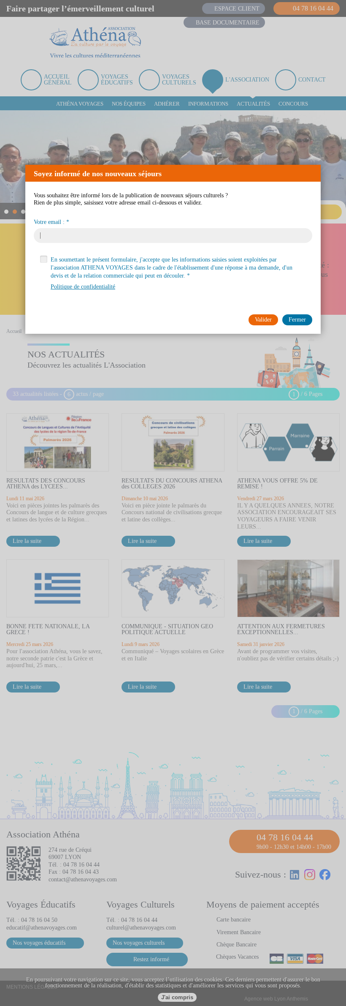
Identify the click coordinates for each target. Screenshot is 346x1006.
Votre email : (49, 222)
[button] (312, 173)
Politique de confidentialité (83, 287)
